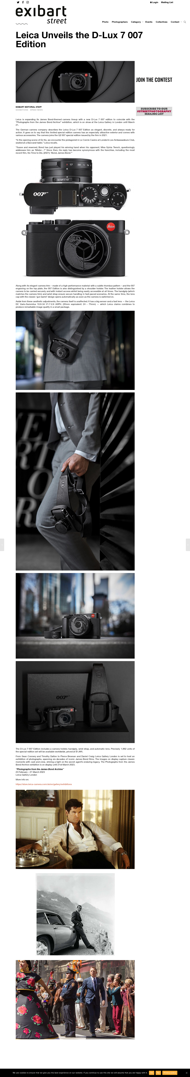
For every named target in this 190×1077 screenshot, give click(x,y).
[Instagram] (27, 2)
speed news (36, 110)
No (158, 1073)
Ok (151, 1073)
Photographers (120, 21)
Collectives (161, 21)
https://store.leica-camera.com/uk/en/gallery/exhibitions (44, 784)
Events (148, 21)
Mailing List (167, 2)
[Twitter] (18, 2)
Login (155, 2)
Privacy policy (170, 1073)
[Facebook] (23, 2)
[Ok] (186, 1072)
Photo (105, 21)
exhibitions (22, 110)
